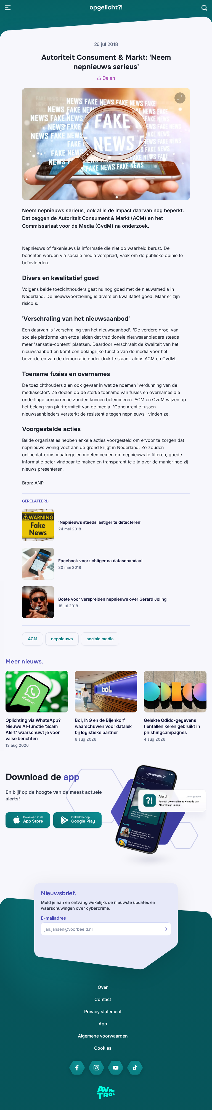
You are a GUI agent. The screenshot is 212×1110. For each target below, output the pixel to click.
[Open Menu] (7, 7)
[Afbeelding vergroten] (180, 97)
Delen (108, 78)
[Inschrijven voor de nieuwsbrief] (165, 929)
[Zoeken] (204, 7)
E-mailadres (53, 918)
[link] (105, 7)
